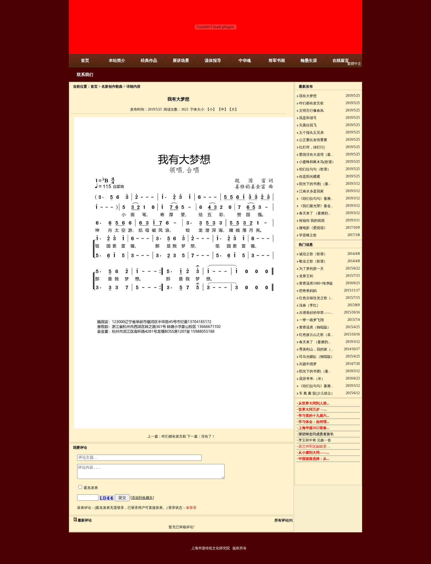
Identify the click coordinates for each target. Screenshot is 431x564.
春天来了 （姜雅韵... (315, 213)
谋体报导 (213, 60)
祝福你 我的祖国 (312, 221)
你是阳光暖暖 (309, 177)
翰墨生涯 (309, 60)
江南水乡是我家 (311, 191)
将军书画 (277, 60)
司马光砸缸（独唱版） (316, 357)
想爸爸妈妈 (308, 291)
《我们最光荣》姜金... (316, 206)
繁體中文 (354, 64)
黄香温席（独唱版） (315, 327)
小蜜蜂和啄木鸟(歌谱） (317, 162)
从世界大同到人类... (313, 403)
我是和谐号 (308, 118)
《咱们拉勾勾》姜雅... (316, 199)
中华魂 (245, 60)
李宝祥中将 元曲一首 (314, 440)
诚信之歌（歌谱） (313, 254)
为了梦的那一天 (311, 269)
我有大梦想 (308, 96)
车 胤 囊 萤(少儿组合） (317, 393)
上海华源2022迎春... (313, 428)
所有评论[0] (283, 520)
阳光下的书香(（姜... (315, 184)
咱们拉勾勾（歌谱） (315, 169)
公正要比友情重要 (313, 140)
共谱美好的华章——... (316, 313)
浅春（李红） (309, 305)
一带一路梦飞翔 (311, 320)
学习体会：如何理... (313, 422)
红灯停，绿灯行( (312, 147)
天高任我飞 (308, 125)
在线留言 (340, 60)
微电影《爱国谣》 (313, 228)
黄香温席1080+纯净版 (316, 283)
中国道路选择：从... (313, 459)
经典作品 (149, 60)
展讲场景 (181, 60)
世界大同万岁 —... (312, 409)
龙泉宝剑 (306, 276)
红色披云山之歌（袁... (316, 335)
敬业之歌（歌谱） (313, 261)
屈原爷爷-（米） (312, 379)
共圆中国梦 (308, 364)
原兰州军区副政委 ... (314, 446)
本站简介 (117, 60)
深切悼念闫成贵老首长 (316, 434)
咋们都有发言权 (174, 436)
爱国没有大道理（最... (316, 155)
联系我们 (85, 74)
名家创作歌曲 (112, 86)
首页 (85, 60)
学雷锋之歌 (308, 235)
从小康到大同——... (313, 452)
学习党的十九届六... (313, 416)
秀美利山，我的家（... (316, 349)
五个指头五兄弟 (311, 133)
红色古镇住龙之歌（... (316, 298)
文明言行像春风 (311, 111)
